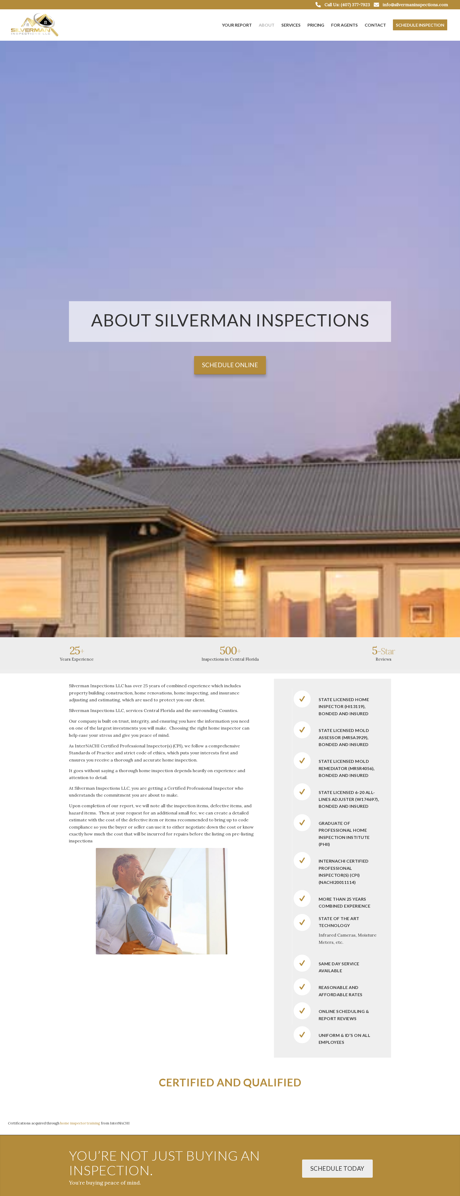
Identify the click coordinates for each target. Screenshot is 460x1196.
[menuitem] (237, 25)
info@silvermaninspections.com (415, 4)
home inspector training (80, 1123)
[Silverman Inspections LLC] (35, 25)
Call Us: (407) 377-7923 (347, 4)
